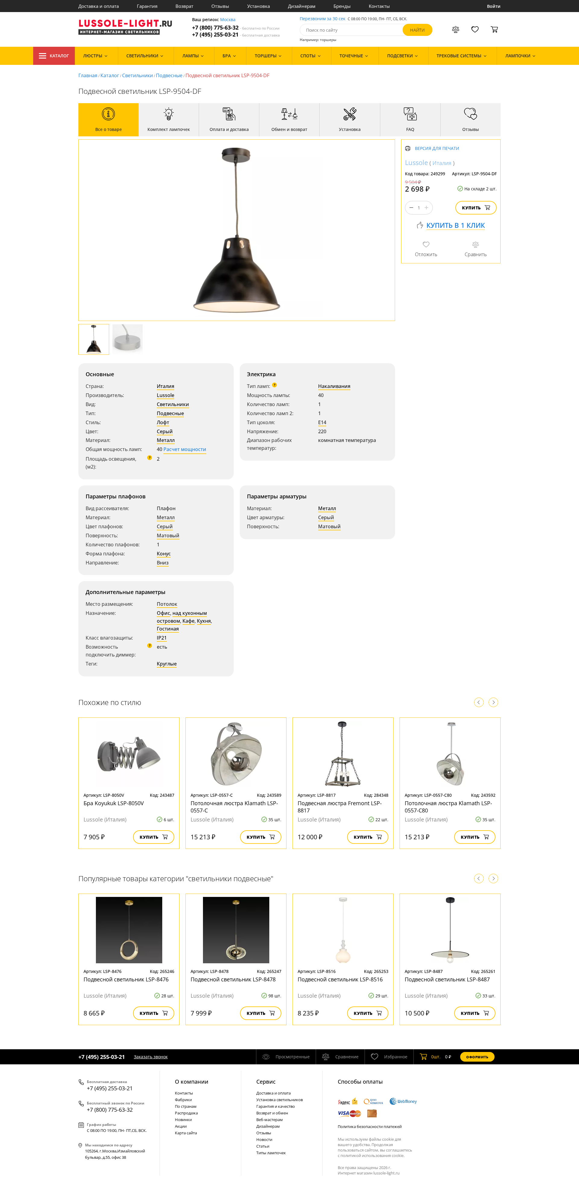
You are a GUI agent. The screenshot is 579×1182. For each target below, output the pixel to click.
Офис (163, 613)
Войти (494, 6)
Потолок (167, 604)
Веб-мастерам (269, 1119)
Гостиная (168, 628)
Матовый (168, 535)
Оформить (477, 1057)
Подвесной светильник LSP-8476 (126, 979)
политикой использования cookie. (372, 1155)
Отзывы (220, 6)
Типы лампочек (271, 1152)
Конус (164, 553)
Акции (181, 1126)
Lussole (165, 395)
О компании (191, 1081)
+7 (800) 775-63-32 (236, 27)
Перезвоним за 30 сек (322, 18)
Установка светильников (279, 1099)
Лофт (163, 422)
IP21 (162, 637)
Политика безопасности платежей (370, 1126)
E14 (322, 422)
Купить (471, 208)
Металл (166, 440)
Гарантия (147, 6)
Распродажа (186, 1113)
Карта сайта (186, 1133)
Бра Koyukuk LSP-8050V (114, 803)
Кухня (204, 621)
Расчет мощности (184, 449)
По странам (186, 1106)
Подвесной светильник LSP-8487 (447, 979)
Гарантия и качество (275, 1106)
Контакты (379, 6)
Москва (228, 19)
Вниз (163, 562)
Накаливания (334, 386)
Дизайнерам (301, 6)
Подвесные (169, 75)
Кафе (188, 621)
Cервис (266, 1081)
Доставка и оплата (98, 6)
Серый (165, 431)
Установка (258, 6)
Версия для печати (437, 148)
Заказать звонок (151, 1057)
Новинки (183, 1119)
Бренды (342, 6)
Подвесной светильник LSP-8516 (340, 979)
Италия (165, 386)
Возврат (184, 6)
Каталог (59, 56)
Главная (87, 75)
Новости (264, 1139)
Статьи (262, 1146)
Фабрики (183, 1099)
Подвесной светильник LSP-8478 (233, 979)
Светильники (137, 75)
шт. (436, 1057)
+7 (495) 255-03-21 (236, 34)
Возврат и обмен (272, 1113)
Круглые (167, 663)
